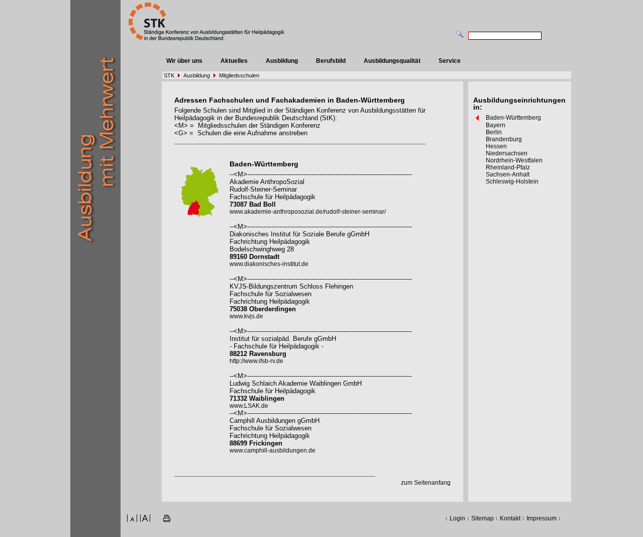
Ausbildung (282, 60)
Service (450, 60)
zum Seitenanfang (426, 482)
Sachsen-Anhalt (507, 174)
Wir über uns (184, 60)
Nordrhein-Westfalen (514, 160)
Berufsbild (331, 60)
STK (169, 75)
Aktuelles (234, 60)
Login (457, 518)
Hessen (496, 146)
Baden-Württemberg (513, 117)
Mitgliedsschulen (239, 75)
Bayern (495, 125)
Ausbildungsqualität (392, 60)
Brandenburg (504, 139)
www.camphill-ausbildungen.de (272, 450)
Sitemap (482, 518)
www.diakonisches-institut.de (269, 263)
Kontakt (510, 518)
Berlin (494, 132)
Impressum (541, 518)
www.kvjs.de (246, 316)
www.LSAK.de (249, 405)
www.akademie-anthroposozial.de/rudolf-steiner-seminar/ (308, 211)
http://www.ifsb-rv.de (256, 361)
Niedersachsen (506, 153)
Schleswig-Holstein (512, 181)
